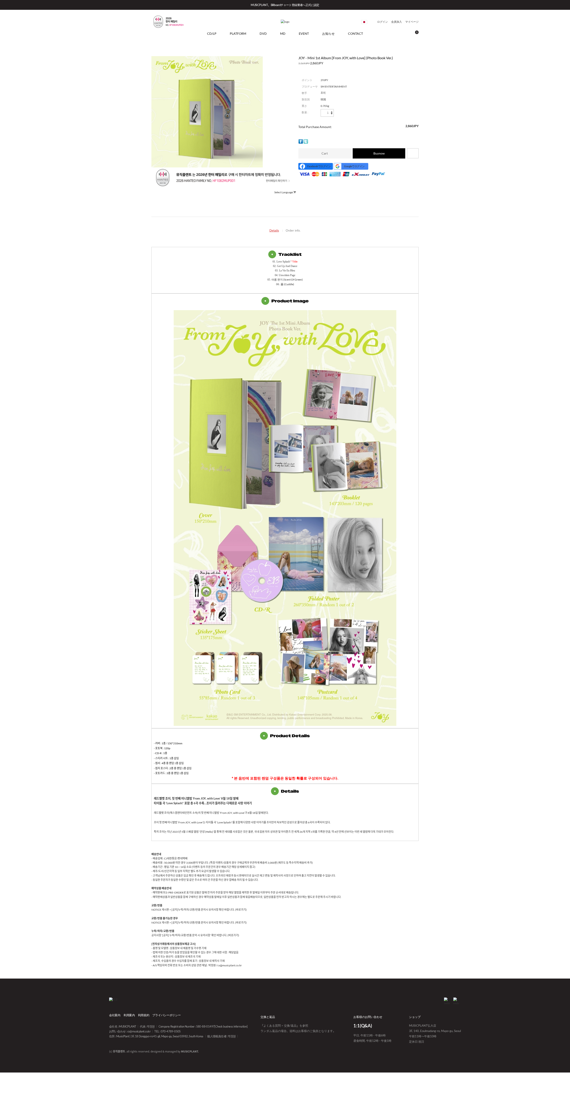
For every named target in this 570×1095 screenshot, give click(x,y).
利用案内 (129, 1015)
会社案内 (114, 1015)
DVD (263, 33)
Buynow (379, 153)
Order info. (293, 230)
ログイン (382, 21)
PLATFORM (238, 33)
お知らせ (328, 33)
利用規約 (143, 1015)
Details (274, 230)
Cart (325, 153)
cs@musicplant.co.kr (139, 1031)
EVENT (304, 33)
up (331, 112)
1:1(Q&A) (362, 1025)
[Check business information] (230, 1026)
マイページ (412, 21)
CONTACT (355, 33)
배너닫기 (559, 5)
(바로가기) (241, 909)
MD (282, 33)
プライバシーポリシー (166, 1015)
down (331, 113)
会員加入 (396, 21)
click (364, 22)
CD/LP (211, 33)
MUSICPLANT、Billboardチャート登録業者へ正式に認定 (285, 5)
